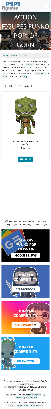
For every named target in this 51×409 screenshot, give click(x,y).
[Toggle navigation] (46, 6)
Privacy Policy (36, 405)
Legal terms (22, 405)
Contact (12, 405)
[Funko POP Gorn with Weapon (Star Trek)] (25, 115)
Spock (4, 76)
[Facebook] (25, 281)
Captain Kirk (40, 73)
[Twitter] (25, 353)
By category (31, 397)
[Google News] (25, 245)
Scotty (24, 76)
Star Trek (30, 64)
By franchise (35, 394)
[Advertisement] (25, 193)
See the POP (25, 159)
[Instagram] (25, 317)
